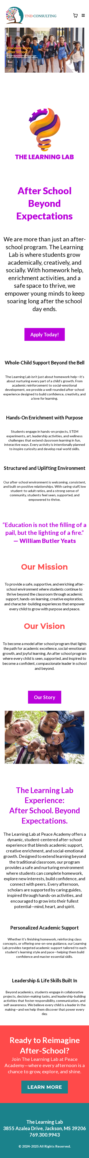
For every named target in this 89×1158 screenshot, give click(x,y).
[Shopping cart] (75, 15)
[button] (82, 15)
